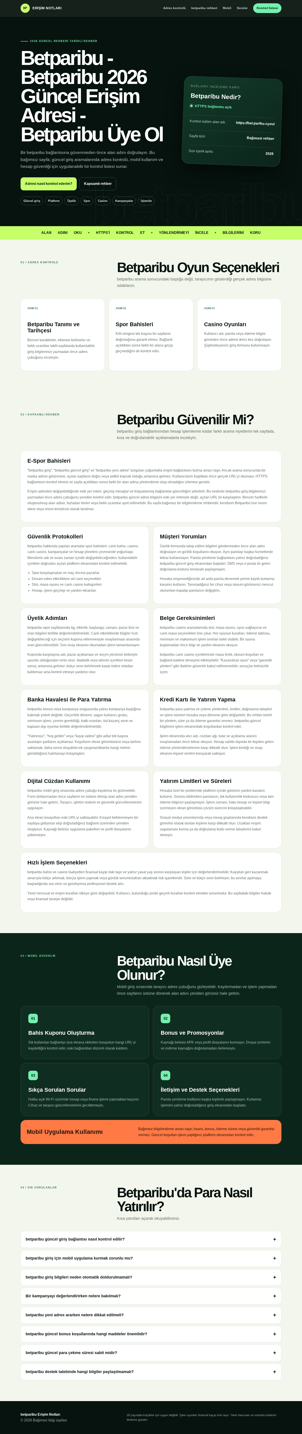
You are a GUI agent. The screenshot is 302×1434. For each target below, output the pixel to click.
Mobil (227, 8)
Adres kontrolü (174, 8)
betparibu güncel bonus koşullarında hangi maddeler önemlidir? (86, 1334)
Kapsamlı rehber (98, 184)
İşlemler (146, 201)
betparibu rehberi (204, 8)
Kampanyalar (124, 201)
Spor (87, 201)
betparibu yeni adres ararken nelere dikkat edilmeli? (75, 1315)
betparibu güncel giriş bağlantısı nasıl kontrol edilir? (75, 1239)
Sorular (242, 8)
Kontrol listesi (267, 8)
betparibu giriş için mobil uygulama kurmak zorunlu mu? (79, 1258)
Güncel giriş (31, 201)
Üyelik (71, 201)
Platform (54, 201)
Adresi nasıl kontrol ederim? (48, 184)
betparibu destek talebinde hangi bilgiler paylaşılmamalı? (80, 1372)
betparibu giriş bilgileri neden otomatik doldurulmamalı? (79, 1277)
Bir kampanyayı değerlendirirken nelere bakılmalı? (73, 1296)
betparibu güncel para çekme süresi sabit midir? (71, 1353)
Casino (102, 201)
